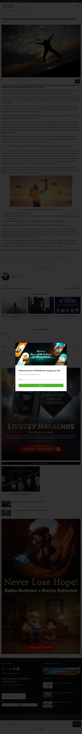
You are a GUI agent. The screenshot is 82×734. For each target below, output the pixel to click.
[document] (41, 367)
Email (20, 379)
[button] (64, 345)
